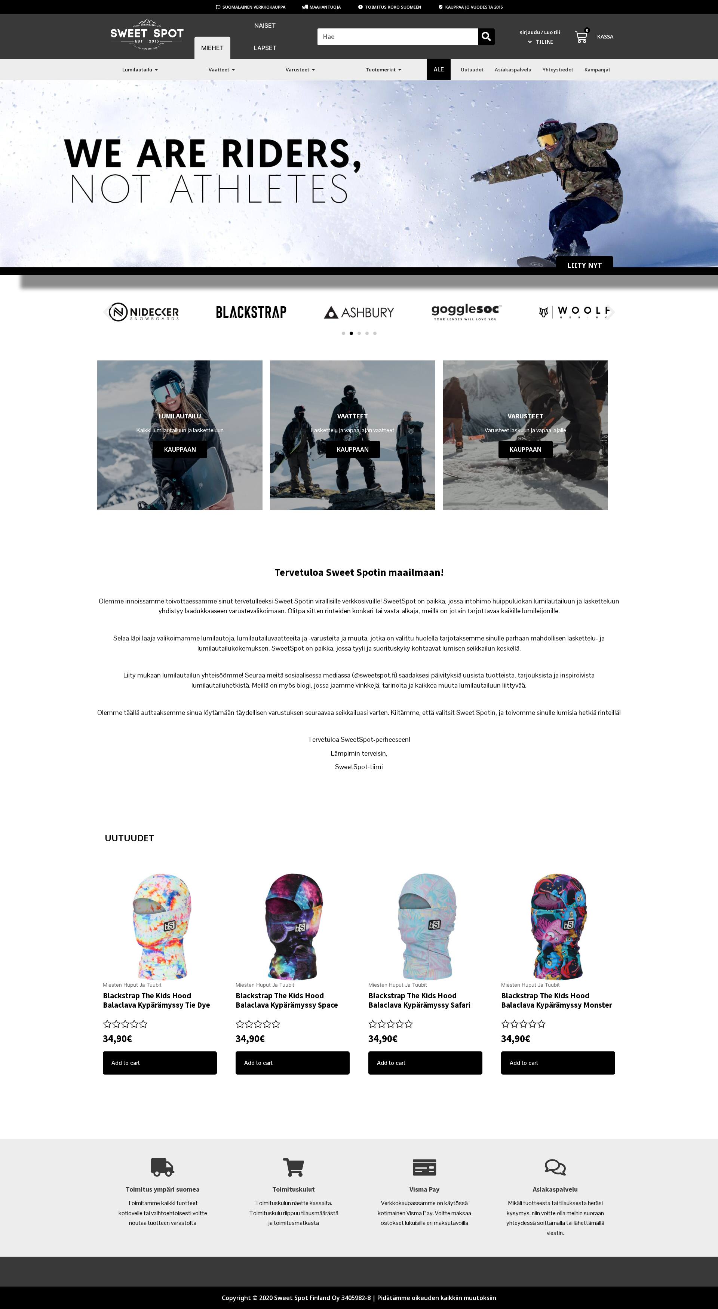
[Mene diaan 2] (351, 333)
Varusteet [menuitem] (297, 69)
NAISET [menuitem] (265, 25)
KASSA (605, 36)
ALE (439, 69)
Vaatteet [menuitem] (219, 69)
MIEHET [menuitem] (212, 48)
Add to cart (125, 1063)
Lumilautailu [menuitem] (137, 69)
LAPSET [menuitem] (265, 48)
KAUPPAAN (180, 449)
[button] (156, 69)
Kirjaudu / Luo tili (539, 32)
